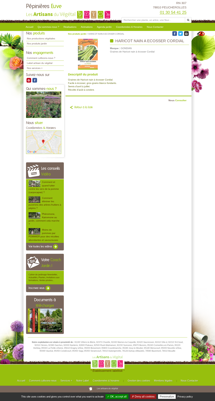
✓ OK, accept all (117, 396)
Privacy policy (185, 396)
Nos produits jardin (37, 43)
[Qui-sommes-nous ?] (43, 104)
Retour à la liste (83, 107)
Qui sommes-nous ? (48, 27)
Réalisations (69, 27)
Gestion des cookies (139, 380)
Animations (87, 27)
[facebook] (34, 80)
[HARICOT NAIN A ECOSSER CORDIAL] (88, 54)
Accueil (29, 27)
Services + (66, 380)
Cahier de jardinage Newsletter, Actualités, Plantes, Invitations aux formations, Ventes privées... (44, 277)
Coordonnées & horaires (106, 380)
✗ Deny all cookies (143, 396)
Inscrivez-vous (37, 288)
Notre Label (82, 380)
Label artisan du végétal (39, 63)
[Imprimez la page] (186, 33)
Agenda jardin (104, 27)
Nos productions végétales (41, 38)
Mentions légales (163, 380)
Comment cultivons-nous (43, 380)
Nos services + (34, 68)
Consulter (177, 100)
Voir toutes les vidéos (41, 246)
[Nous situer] (43, 142)
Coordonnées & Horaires (129, 27)
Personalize (167, 396)
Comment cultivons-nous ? (41, 58)
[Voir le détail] (34, 183)
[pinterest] (29, 80)
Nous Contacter (155, 27)
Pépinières (44, 6)
